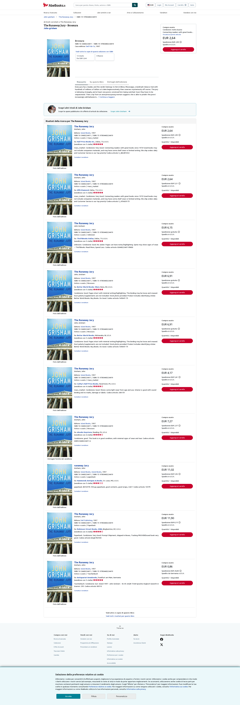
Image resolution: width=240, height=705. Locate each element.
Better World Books (85, 335)
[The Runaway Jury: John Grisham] (59, 262)
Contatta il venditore (81, 157)
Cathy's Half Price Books (87, 384)
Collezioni (77, 13)
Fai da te (136, 639)
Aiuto (192, 5)
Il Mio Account (59, 647)
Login (159, 5)
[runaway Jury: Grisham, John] (59, 505)
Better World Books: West (88, 287)
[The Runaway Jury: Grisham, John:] (59, 602)
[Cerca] (135, 5)
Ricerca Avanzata (50, 13)
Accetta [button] (68, 696)
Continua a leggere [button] (107, 97)
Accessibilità (111, 663)
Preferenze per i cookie (115, 655)
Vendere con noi (189, 13)
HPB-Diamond (83, 190)
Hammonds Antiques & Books (89, 481)
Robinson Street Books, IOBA (89, 529)
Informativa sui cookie (115, 659)
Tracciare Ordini (59, 651)
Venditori (163, 13)
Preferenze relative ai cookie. (100, 686)
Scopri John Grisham (119, 111)
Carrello (56, 655)
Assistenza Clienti (140, 643)
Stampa (109, 643)
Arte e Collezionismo (135, 13)
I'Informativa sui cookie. (178, 686)
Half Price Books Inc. (86, 142)
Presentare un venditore (88, 647)
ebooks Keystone (84, 432)
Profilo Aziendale (113, 639)
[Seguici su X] (161, 645)
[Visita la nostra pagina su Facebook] (161, 639)
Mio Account (169, 5)
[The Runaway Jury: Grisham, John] (59, 166)
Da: (81, 57)
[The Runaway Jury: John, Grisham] (59, 311)
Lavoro (109, 647)
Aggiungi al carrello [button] (178, 49)
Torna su (120, 628)
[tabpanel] (117, 92)
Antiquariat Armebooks (87, 577)
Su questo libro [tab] (97, 82)
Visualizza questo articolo (172, 34)
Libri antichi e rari (104, 13)
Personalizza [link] (121, 696)
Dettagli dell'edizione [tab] (117, 82)
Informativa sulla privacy (115, 651)
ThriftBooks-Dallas (85, 238)
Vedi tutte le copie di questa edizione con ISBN (94, 51)
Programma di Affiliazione (89, 643)
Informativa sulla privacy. (136, 689)
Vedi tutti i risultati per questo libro (120, 616)
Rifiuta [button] (93, 696)
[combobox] (103, 5)
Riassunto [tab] (81, 82)
